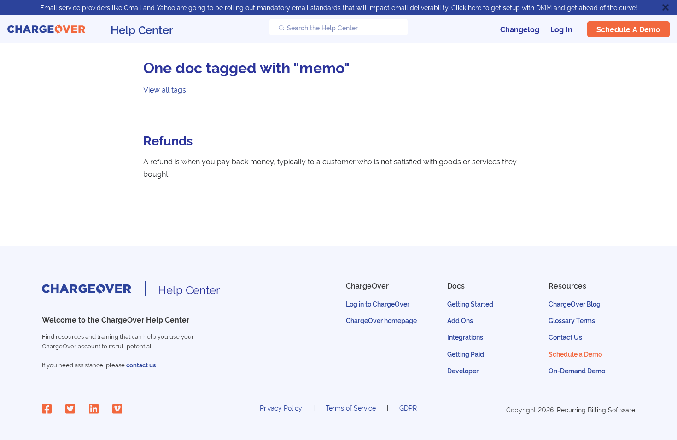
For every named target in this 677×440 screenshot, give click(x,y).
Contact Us (565, 336)
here (474, 7)
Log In (561, 29)
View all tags (164, 89)
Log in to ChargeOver (377, 303)
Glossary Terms (572, 320)
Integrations (465, 336)
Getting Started (470, 303)
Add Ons (460, 320)
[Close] (665, 7)
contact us (141, 365)
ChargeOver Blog (575, 303)
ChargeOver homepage (381, 320)
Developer (463, 370)
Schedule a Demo (628, 29)
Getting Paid (465, 353)
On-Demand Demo (577, 370)
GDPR (408, 407)
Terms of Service (351, 407)
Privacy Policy (281, 407)
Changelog (519, 29)
